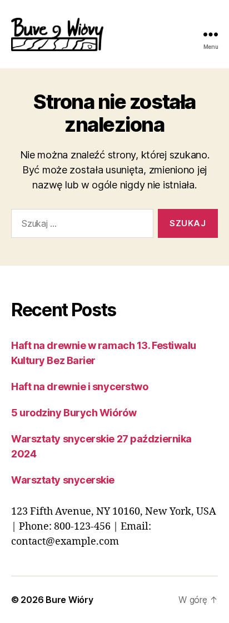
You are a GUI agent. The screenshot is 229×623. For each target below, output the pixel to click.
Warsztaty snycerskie (62, 480)
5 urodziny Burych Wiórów (73, 412)
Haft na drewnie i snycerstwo (79, 386)
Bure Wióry (69, 599)
